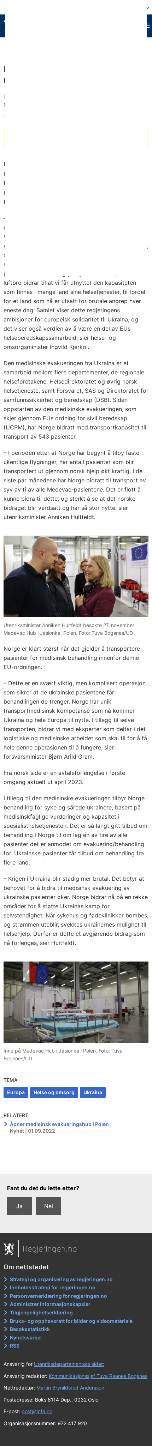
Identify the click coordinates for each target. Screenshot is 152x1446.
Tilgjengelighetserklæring (41, 1312)
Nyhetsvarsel (26, 1337)
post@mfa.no (37, 1411)
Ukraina (92, 1092)
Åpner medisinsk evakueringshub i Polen (59, 1124)
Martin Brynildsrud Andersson (70, 1388)
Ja (19, 1206)
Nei (48, 1206)
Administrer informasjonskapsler (50, 1304)
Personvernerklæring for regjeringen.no (58, 1296)
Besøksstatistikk (30, 1329)
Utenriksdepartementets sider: (69, 1364)
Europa (16, 1092)
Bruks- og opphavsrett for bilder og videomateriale (71, 1321)
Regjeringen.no (50, 1248)
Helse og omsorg (54, 1092)
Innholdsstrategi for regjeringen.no (52, 1287)
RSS (14, 1346)
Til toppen (76, 1163)
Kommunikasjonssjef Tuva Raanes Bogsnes (98, 1376)
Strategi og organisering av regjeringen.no (61, 1279)
